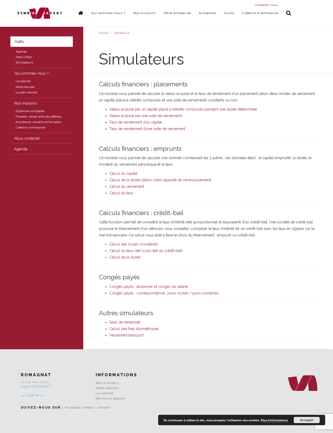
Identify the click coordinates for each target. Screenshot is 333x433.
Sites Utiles (24, 57)
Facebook (73, 407)
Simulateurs (24, 62)
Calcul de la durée (124, 257)
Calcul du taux (121, 193)
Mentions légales (111, 398)
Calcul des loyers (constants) (133, 244)
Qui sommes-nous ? (108, 13)
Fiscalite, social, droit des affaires (38, 116)
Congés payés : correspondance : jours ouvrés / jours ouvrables (164, 293)
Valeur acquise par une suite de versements (146, 116)
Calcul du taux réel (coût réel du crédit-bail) (146, 251)
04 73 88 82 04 (32, 395)
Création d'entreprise (260, 13)
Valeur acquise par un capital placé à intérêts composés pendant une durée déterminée (183, 109)
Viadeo (88, 407)
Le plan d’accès (26, 92)
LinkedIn (103, 407)
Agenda (21, 51)
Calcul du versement (126, 186)
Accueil (103, 32)
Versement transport (126, 335)
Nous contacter (27, 138)
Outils (229, 13)
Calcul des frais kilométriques (134, 329)
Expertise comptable (30, 111)
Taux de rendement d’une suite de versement (147, 129)
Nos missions (144, 13)
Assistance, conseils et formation (39, 122)
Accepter (307, 420)
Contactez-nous (266, 5)
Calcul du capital (123, 173)
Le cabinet (23, 81)
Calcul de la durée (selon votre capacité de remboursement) (160, 180)
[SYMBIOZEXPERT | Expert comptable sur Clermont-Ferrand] (40, 13)
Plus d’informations (274, 420)
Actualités (207, 13)
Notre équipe (25, 87)
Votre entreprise (177, 13)
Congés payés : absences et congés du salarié (148, 287)
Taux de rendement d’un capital (135, 122)
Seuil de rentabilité (124, 322)
